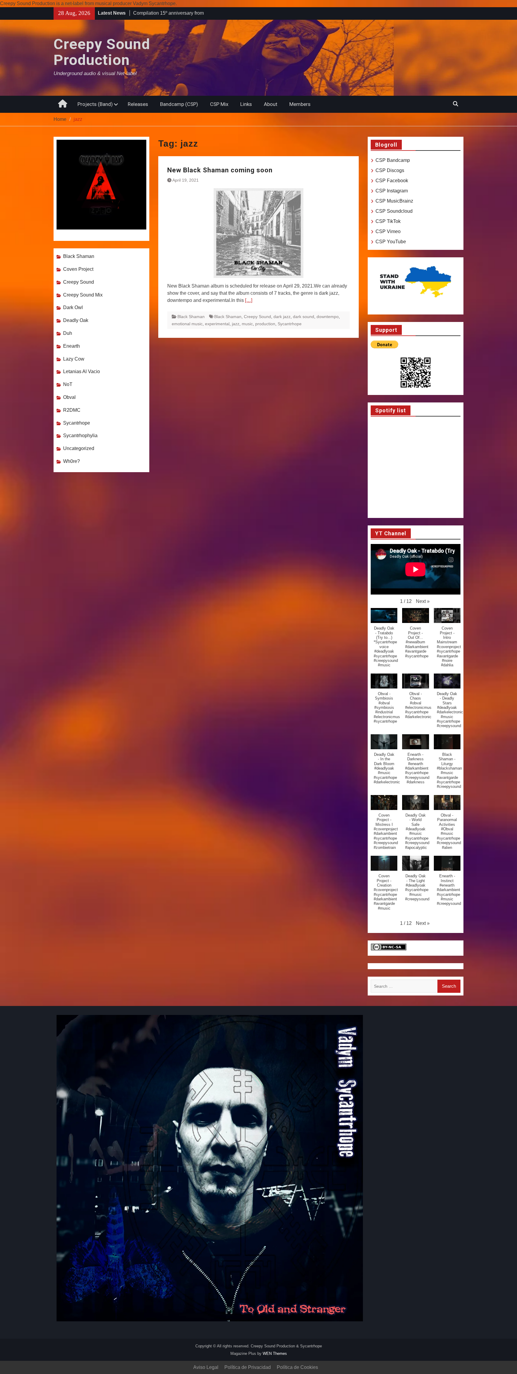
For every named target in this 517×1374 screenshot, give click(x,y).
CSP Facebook (391, 180)
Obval (69, 397)
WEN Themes (275, 1353)
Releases (138, 104)
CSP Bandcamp (392, 160)
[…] (248, 300)
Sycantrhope (290, 323)
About (270, 104)
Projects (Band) (95, 104)
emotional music (187, 323)
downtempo (328, 316)
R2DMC (71, 410)
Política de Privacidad (247, 1367)
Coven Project (78, 269)
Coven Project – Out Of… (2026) (167, 13)
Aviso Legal (205, 1367)
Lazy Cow (73, 358)
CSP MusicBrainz (394, 200)
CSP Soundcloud (394, 211)
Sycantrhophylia (80, 435)
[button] (423, 601)
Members (300, 104)
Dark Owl (73, 307)
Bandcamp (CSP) (179, 104)
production (265, 323)
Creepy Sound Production (102, 52)
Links (246, 104)
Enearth (71, 346)
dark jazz (282, 316)
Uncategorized (78, 448)
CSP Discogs (389, 170)
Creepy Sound (257, 316)
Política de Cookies (297, 1367)
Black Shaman (191, 316)
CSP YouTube (390, 241)
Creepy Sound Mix (83, 294)
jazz (235, 323)
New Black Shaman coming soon (220, 170)
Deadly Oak (75, 320)
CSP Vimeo (388, 231)
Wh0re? (71, 461)
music (247, 323)
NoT (67, 384)
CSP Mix (219, 104)
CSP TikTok (388, 221)
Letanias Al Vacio (81, 371)
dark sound (303, 316)
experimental (217, 323)
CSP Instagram (391, 190)
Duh (67, 333)
